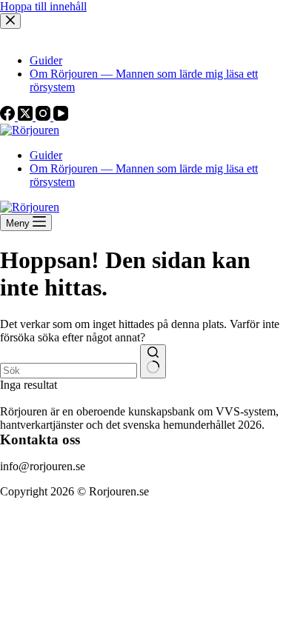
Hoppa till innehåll (43, 6)
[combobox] (68, 370)
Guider (46, 155)
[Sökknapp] (153, 361)
